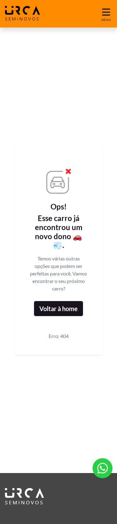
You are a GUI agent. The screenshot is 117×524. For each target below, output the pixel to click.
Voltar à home (58, 308)
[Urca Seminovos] (22, 14)
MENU (106, 20)
